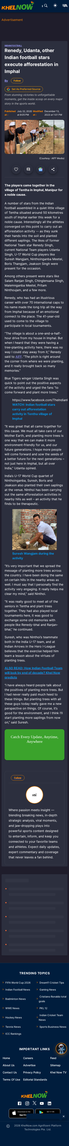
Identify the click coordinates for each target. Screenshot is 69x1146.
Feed (53, 1058)
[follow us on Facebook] (19, 1103)
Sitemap (55, 1065)
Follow (17, 80)
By (6, 80)
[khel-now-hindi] (65, 6)
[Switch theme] (55, 6)
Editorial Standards (35, 1079)
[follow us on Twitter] (34, 1103)
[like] (16, 169)
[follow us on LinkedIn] (49, 1103)
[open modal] (61, 1048)
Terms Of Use (11, 1079)
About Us (9, 1065)
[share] (53, 169)
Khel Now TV (58, 1072)
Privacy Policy (32, 1072)
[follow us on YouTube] (41, 1103)
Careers (28, 1058)
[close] (63, 1116)
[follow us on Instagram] (27, 1103)
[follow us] (40, 169)
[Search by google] (46, 6)
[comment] (28, 169)
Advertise (29, 1065)
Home (6, 1058)
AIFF (19, 357)
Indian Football (13, 45)
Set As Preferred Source (26, 89)
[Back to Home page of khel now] (18, 6)
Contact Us (10, 1072)
